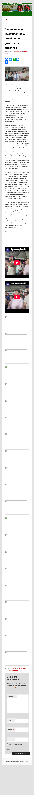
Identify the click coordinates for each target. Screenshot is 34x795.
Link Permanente (13, 670)
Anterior (7, 20)
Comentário (12, 696)
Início (6, 14)
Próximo (26, 20)
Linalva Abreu (22, 668)
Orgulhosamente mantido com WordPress (17, 761)
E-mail (11, 729)
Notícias (14, 668)
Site (9, 739)
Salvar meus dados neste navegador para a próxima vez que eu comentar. (16, 746)
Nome (11, 720)
